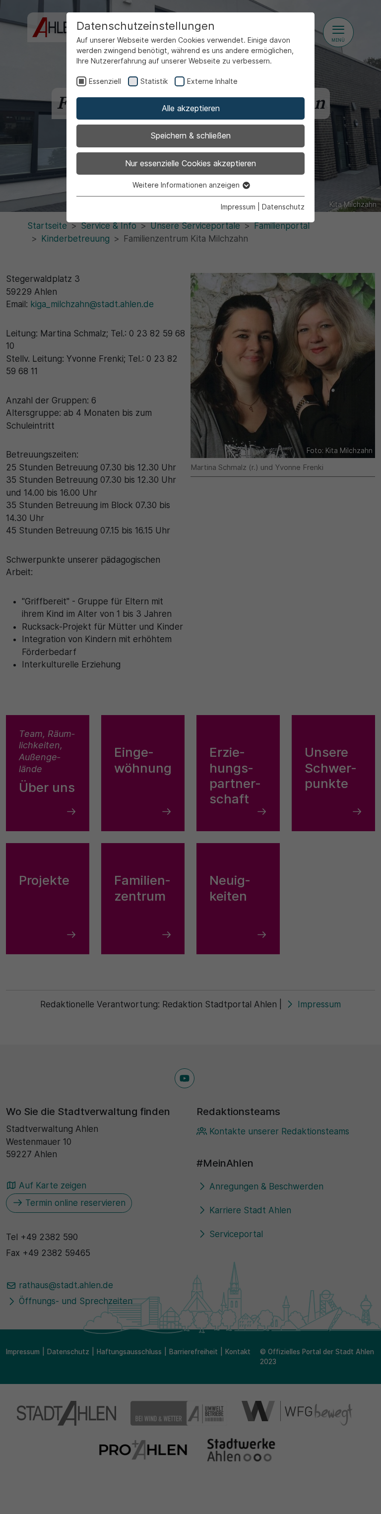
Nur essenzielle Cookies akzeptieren (190, 163)
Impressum (238, 206)
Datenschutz (283, 206)
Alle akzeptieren (191, 108)
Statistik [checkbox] (154, 81)
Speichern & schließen (191, 135)
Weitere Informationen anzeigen (187, 185)
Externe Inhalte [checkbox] (212, 81)
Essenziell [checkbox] (105, 81)
